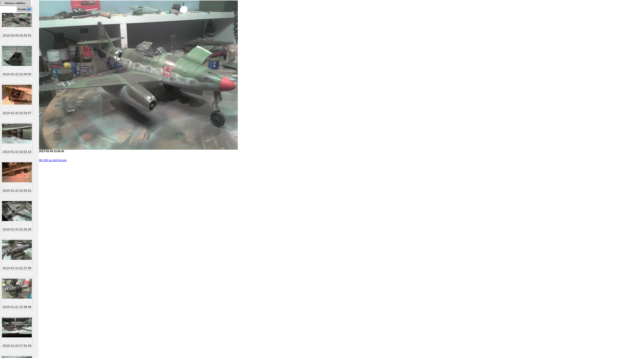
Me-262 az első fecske (53, 160)
